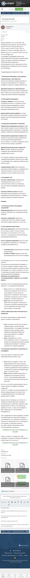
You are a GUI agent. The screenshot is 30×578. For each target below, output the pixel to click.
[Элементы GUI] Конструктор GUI (9, 521)
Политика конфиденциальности (9, 555)
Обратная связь (8, 553)
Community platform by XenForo (15, 560)
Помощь (20, 555)
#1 (28, 32)
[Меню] (2, 9)
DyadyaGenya (6, 21)
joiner (9, 404)
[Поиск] (28, 9)
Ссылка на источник (6, 455)
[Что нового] (25, 9)
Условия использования (19, 553)
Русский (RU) (17, 550)
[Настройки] (10, 550)
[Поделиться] (26, 32)
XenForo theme (13, 561)
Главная (26, 555)
